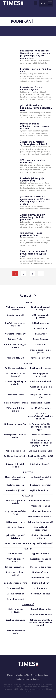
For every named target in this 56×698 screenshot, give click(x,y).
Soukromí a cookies (24, 679)
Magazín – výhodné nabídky (18, 675)
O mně (34, 675)
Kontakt (36, 679)
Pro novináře (43, 675)
